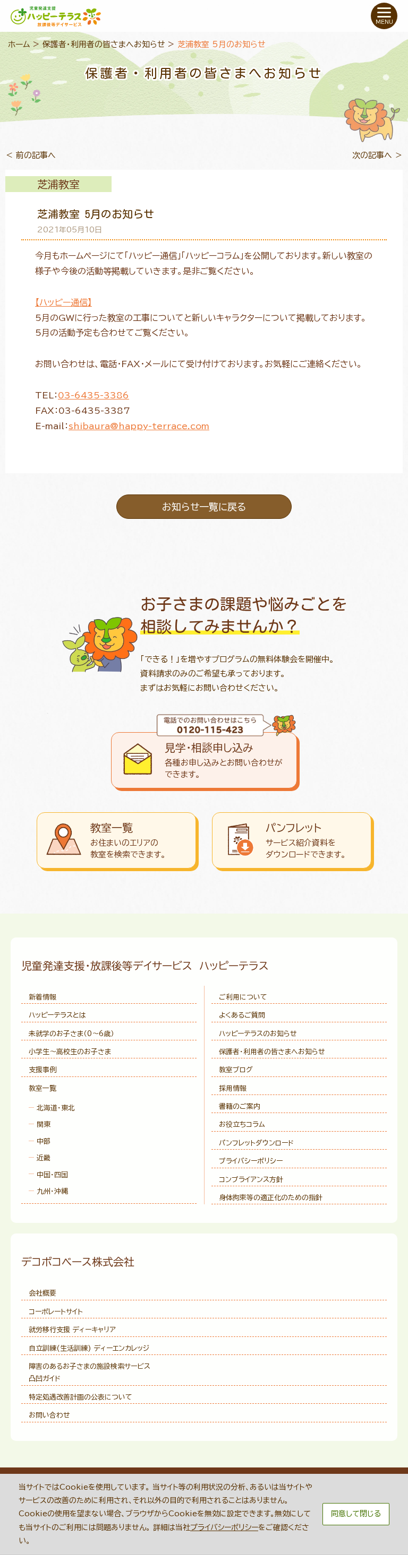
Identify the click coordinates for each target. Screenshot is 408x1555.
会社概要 (42, 1293)
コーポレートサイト (56, 1311)
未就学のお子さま (71, 1033)
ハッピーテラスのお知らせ (258, 1033)
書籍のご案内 (239, 1106)
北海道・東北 (56, 1108)
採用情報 (232, 1088)
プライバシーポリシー (251, 1161)
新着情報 (42, 997)
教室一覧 (42, 1088)
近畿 (43, 1157)
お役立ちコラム (242, 1124)
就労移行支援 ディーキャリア (72, 1329)
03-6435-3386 (93, 395)
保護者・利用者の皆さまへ (272, 1051)
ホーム (19, 44)
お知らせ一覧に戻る (204, 506)
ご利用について (243, 997)
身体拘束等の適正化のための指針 (270, 1197)
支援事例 (42, 1069)
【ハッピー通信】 (63, 302)
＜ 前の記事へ (30, 155)
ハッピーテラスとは (57, 1015)
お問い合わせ (49, 1415)
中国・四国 (52, 1174)
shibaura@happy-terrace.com (139, 426)
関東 (43, 1124)
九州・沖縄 (52, 1191)
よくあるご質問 (242, 1015)
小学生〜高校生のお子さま (70, 1051)
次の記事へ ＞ (377, 155)
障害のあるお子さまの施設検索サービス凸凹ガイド (89, 1372)
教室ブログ (236, 1069)
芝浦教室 (58, 184)
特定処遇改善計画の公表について (80, 1397)
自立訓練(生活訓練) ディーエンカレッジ (89, 1348)
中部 (43, 1141)
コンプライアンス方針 (251, 1179)
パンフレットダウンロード (256, 1143)
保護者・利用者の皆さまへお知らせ (103, 44)
